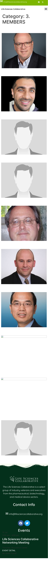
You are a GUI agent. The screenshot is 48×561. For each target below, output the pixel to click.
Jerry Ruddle (12, 373)
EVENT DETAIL (8, 550)
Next (43, 460)
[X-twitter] (42, 2)
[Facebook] (38, 2)
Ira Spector (11, 331)
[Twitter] (27, 523)
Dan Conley (11, 201)
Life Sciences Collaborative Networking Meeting (20, 540)
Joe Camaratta (14, 416)
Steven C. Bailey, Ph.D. (21, 28)
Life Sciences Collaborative (13, 9)
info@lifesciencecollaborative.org (25, 514)
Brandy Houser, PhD (18, 115)
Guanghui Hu (12, 288)
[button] (46, 9)
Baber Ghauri (12, 72)
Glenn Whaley (13, 244)
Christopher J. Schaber (21, 158)
